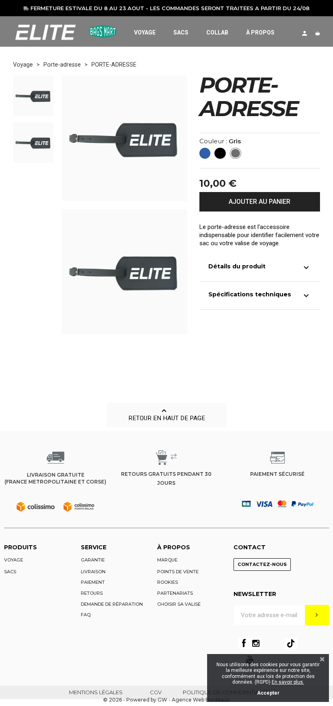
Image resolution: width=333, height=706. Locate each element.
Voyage (13, 560)
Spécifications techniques (259, 295)
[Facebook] (244, 643)
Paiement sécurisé (277, 474)
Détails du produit (259, 267)
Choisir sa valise (179, 604)
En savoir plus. (288, 682)
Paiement (93, 582)
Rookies (167, 582)
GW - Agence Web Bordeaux (194, 700)
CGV (156, 692)
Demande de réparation (112, 604)
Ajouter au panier (259, 201)
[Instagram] (256, 643)
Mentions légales (96, 692)
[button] (167, 415)
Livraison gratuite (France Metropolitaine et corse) (55, 478)
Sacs (10, 571)
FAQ (86, 614)
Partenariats (175, 593)
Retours (92, 593)
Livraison (93, 571)
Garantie (93, 560)
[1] (317, 615)
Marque (167, 560)
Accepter (268, 693)
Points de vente (178, 571)
